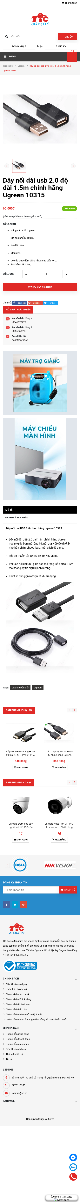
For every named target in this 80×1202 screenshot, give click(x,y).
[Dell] (20, 865)
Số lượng (8, 274)
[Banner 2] (40, 459)
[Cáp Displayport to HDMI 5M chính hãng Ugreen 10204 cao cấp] (59, 733)
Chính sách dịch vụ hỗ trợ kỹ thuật (24, 1014)
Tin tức (9, 1059)
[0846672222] (73, 1177)
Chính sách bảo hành (17, 1009)
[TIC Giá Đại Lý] (16, 929)
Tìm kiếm (67, 36)
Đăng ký (61, 46)
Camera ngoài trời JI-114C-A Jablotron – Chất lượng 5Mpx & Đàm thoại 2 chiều (59, 827)
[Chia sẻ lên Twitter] (50, 302)
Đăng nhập (19, 46)
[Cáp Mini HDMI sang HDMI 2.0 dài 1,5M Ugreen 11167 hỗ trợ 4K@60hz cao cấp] (21, 733)
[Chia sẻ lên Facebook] (20, 302)
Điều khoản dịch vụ (16, 1049)
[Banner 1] (40, 383)
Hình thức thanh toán (17, 989)
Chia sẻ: (7, 302)
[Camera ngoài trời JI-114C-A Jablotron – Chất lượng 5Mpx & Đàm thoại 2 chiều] (59, 805)
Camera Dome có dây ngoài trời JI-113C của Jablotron (21, 827)
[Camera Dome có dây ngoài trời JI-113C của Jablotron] (21, 805)
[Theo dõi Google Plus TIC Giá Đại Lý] (23, 904)
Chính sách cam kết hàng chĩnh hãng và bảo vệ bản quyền (36, 1019)
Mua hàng (22, 767)
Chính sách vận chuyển (18, 994)
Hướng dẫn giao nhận (17, 1044)
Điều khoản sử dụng (16, 984)
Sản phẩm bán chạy (18, 782)
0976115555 (18, 1085)
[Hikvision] (60, 865)
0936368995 (19, 331)
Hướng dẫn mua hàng (17, 1034)
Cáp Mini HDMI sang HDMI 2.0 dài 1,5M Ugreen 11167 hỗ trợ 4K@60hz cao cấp (20, 755)
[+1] (35, 302)
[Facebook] (73, 1157)
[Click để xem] (40, 119)
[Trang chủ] (40, 19)
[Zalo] (73, 1167)
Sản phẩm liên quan (19, 710)
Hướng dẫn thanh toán (18, 1039)
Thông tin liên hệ (14, 1054)
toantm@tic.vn (20, 340)
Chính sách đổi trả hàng (18, 999)
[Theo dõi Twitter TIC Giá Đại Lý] (15, 904)
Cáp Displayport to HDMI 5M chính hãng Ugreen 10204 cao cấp (59, 755)
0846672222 (19, 322)
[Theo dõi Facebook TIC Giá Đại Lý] (6, 904)
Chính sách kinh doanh (18, 1004)
